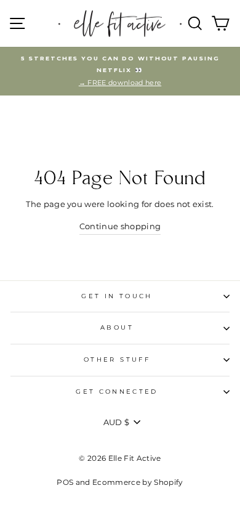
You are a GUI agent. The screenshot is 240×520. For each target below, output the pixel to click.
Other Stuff (117, 359)
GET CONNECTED (117, 392)
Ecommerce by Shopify (137, 482)
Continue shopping (120, 226)
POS (65, 482)
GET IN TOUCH (116, 296)
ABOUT (117, 327)
